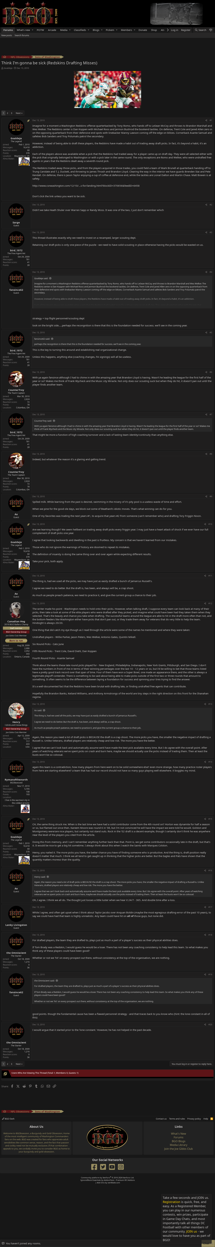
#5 (211, 332)
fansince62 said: (42, 338)
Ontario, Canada (22, 656)
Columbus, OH (23, 407)
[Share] (206, 120)
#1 (211, 120)
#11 (210, 575)
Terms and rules (177, 1118)
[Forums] (4, 57)
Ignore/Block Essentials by (107, 1180)
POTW (40, 30)
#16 (210, 870)
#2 (211, 204)
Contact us (161, 1118)
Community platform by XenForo (107, 1177)
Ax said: (38, 710)
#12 (210, 603)
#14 (210, 761)
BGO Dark (9, 1118)
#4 (211, 272)
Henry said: (40, 876)
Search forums (22, 35)
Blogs (96, 30)
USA (28, 746)
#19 (210, 974)
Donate (143, 30)
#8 (211, 454)
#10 (210, 524)
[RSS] (212, 1119)
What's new (23, 30)
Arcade (52, 30)
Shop (154, 30)
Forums (8, 30)
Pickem (110, 30)
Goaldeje (8, 68)
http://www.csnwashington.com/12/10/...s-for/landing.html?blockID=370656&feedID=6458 (86, 185)
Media (63, 30)
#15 (210, 819)
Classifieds (80, 30)
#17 (210, 907)
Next (18, 113)
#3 (211, 232)
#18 (210, 934)
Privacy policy (194, 1118)
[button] (32, 30)
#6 (211, 372)
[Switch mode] (211, 30)
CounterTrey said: (43, 420)
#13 (210, 704)
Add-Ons (100, 1182)
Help (205, 1118)
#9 (211, 496)
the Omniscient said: (44, 980)
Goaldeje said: (41, 278)
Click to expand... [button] (122, 305)
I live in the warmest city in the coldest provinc (17, 801)
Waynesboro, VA (22, 156)
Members (126, 30)
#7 (211, 414)
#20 (210, 1024)
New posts (6, 35)
